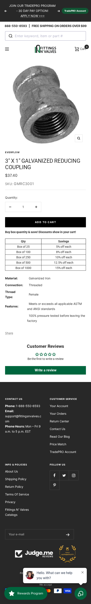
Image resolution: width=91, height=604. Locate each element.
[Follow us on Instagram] (73, 475)
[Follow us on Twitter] (64, 475)
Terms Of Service (17, 494)
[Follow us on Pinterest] (54, 485)
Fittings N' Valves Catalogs (17, 512)
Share (9, 333)
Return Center (59, 421)
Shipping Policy (15, 479)
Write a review (46, 370)
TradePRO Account (75, 10)
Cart (82, 48)
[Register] (68, 534)
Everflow (12, 152)
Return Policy (14, 486)
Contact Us (57, 429)
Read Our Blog (60, 436)
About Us (11, 471)
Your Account (59, 406)
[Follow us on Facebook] (54, 475)
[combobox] (45, 36)
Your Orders (58, 413)
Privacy (10, 502)
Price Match (58, 444)
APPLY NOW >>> (33, 16)
